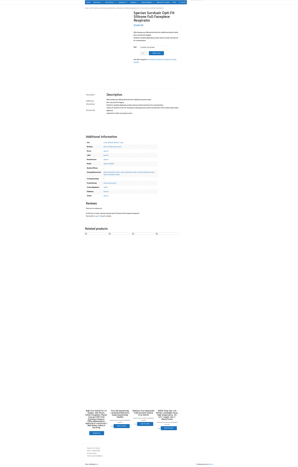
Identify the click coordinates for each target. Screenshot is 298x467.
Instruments (109, 2)
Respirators (120, 8)
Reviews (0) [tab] (90, 110)
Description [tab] (90, 95)
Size (135, 47)
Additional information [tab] (90, 102)
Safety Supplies (146, 2)
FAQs (174, 2)
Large (105, 142)
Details (111, 426)
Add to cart (156, 53)
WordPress (210, 464)
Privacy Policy (92, 453)
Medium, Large (118, 142)
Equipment (122, 2)
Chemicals (96, 2)
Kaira (96, 464)
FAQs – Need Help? (93, 451)
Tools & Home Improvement (112, 147)
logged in (97, 216)
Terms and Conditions (95, 456)
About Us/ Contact (163, 2)
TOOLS (105, 187)
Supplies (133, 2)
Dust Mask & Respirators (108, 8)
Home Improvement (109, 183)
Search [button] (183, 2)
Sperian (105, 151)
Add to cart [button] (121, 426)
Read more (96, 433)
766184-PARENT (108, 164)
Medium (110, 142)
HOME (88, 2)
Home (86, 8)
